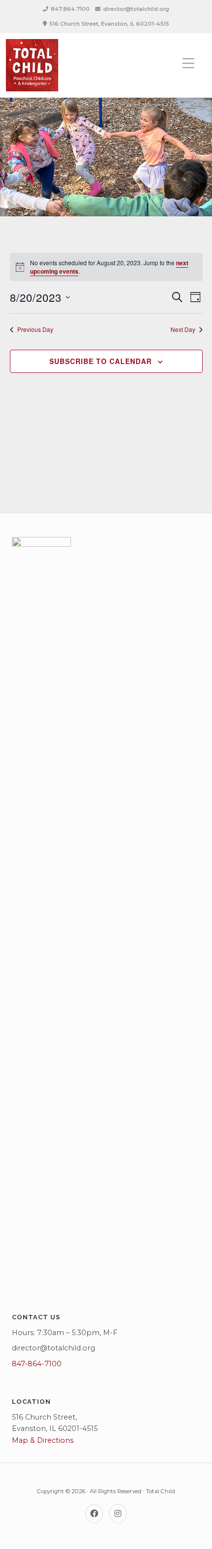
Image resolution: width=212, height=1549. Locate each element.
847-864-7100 (37, 1363)
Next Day (183, 329)
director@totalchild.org (136, 9)
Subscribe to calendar (100, 361)
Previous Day (35, 329)
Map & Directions (42, 1440)
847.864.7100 (70, 9)
